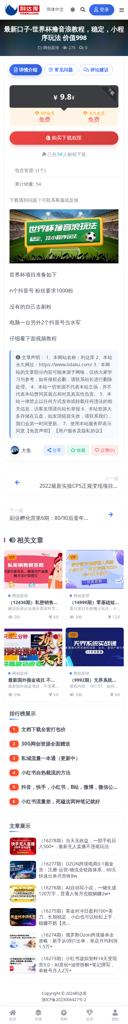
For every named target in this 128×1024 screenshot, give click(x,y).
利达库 (81, 993)
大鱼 (26, 450)
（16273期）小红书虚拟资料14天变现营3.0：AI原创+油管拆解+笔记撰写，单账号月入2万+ (78, 964)
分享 (57, 450)
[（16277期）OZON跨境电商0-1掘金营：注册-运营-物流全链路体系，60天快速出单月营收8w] (23, 870)
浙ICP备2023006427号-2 (64, 999)
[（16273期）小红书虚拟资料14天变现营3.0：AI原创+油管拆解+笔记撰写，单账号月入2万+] (23, 965)
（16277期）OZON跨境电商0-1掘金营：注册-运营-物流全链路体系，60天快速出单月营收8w (77, 870)
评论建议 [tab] (99, 69)
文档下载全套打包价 (43, 729)
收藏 (81, 450)
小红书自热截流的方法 (46, 772)
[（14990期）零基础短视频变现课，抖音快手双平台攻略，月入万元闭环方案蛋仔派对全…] (95, 569)
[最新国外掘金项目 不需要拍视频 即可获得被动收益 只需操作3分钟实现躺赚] (33, 647)
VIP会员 (47, 113)
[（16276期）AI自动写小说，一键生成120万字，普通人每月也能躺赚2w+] (23, 893)
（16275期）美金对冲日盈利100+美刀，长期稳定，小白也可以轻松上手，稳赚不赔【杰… (78, 917)
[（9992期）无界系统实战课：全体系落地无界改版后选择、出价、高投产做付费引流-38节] (95, 647)
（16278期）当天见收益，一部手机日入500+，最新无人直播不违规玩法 (77, 843)
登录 (104, 9)
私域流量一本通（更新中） (50, 758)
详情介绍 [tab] (28, 69)
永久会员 (97, 113)
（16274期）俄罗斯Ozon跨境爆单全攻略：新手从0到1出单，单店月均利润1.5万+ (78, 941)
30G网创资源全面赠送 (45, 743)
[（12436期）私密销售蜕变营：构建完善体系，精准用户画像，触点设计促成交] (33, 569)
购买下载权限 (67, 138)
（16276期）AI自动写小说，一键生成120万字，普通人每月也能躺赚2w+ (77, 890)
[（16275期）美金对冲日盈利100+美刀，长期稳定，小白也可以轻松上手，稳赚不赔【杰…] (23, 917)
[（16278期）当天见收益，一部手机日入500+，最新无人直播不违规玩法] (23, 846)
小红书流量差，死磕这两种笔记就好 (60, 801)
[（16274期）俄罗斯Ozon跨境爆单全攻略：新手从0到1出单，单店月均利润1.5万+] (23, 941)
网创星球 (51, 47)
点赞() (107, 450)
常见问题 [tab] (63, 69)
